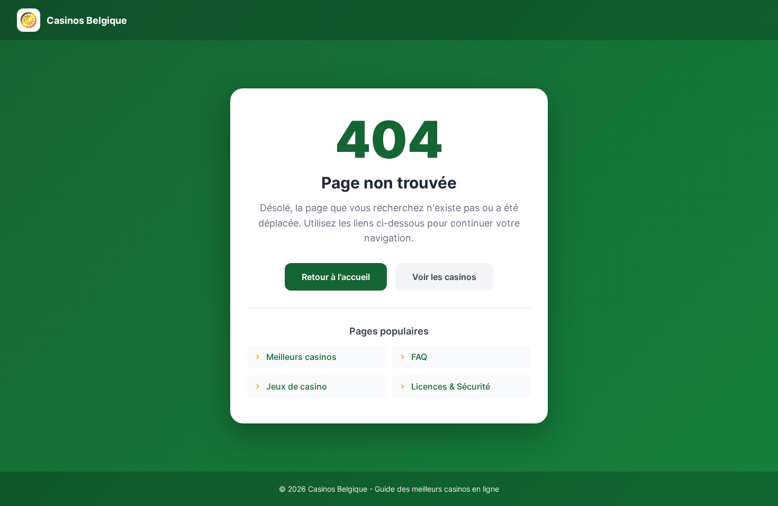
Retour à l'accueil (336, 277)
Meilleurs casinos (301, 356)
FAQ (419, 356)
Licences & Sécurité (450, 386)
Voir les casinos (444, 277)
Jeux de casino (296, 386)
